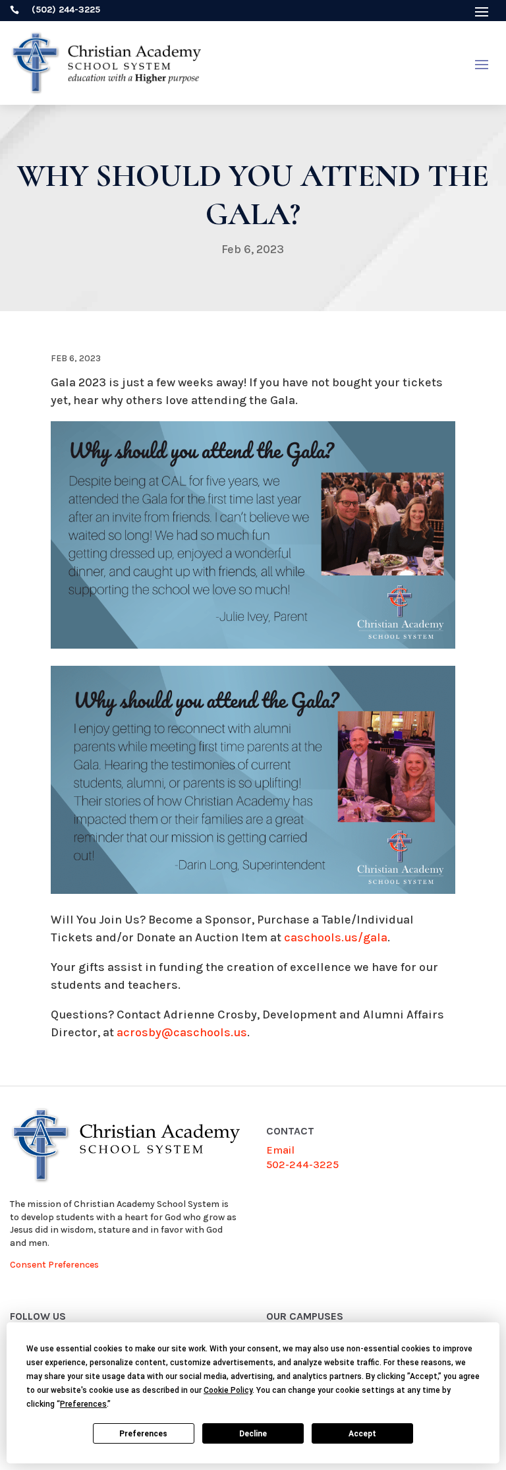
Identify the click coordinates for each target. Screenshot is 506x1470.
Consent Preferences (54, 1264)
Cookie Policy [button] (228, 1390)
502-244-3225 (302, 1164)
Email (280, 1150)
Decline (253, 1433)
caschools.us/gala (335, 937)
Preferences (143, 1433)
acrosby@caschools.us (182, 1032)
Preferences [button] (83, 1404)
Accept (362, 1433)
